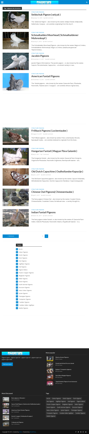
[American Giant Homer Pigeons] (6, 411)
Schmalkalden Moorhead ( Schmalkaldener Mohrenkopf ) (54, 37)
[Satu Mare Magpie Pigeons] (50, 377)
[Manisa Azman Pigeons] (50, 359)
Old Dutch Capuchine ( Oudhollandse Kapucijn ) (57, 171)
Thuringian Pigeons (76, 410)
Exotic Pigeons (67, 398)
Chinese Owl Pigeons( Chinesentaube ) (52, 191)
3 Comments (16, 406)
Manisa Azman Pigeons (62, 357)
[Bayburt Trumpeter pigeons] (50, 371)
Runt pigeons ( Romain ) (18, 398)
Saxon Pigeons (51, 407)
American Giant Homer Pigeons (20, 410)
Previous (11, 236)
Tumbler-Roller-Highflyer (66, 413)
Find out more (7, 364)
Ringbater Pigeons (67, 404)
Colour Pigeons (56, 398)
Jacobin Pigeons (40, 55)
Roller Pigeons (79, 404)
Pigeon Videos (81, 401)
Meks (20, 432)
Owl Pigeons (71, 401)
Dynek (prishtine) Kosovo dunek (65, 363)
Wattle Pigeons (51, 416)
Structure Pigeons (37, 12)
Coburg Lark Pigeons (17, 422)
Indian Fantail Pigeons (43, 212)
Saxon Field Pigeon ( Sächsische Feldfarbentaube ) (25, 404)
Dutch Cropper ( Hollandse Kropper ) (22, 416)
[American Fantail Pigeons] (16, 82)
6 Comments (16, 400)
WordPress (33, 432)
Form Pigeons (77, 398)
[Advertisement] (44, 109)
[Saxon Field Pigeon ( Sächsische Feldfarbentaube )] (6, 405)
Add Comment (49, 18)
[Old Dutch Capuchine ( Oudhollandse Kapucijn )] (16, 177)
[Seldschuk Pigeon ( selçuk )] (16, 20)
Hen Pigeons (50, 401)
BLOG (48, 398)
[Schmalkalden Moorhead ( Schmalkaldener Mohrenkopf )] (16, 40)
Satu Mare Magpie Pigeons (63, 375)
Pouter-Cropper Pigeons (53, 404)
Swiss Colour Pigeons (53, 410)
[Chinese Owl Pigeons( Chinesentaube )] (16, 197)
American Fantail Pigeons (45, 76)
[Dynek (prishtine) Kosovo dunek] (50, 365)
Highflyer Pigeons (61, 401)
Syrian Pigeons (65, 410)
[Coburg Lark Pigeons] (6, 423)
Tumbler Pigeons (80, 413)
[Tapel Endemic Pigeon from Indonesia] (50, 383)
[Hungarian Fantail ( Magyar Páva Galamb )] (16, 156)
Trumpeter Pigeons (52, 413)
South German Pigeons (63, 407)
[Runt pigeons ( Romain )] (6, 399)
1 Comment (45, 154)
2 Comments (16, 424)
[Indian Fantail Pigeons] (16, 218)
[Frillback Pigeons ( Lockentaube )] (16, 136)
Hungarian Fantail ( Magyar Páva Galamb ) (54, 151)
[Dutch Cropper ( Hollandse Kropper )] (6, 417)
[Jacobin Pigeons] (16, 61)
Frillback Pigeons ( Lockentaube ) (49, 130)
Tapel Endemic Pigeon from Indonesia (66, 381)
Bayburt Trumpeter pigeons (63, 369)
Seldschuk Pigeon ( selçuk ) (46, 14)
